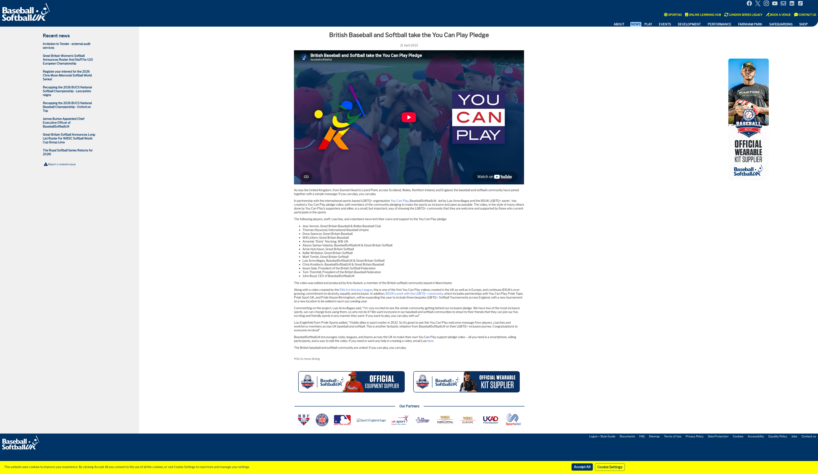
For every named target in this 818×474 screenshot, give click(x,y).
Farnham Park (750, 24)
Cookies (738, 436)
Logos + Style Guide (602, 436)
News (636, 24)
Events (665, 24)
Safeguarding (780, 24)
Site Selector (811, 4)
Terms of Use (672, 436)
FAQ (642, 436)
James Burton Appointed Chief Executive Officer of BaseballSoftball (63, 122)
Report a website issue (62, 164)
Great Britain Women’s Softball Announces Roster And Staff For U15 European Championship (68, 59)
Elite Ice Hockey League (356, 290)
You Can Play (399, 201)
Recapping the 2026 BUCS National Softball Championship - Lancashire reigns (67, 91)
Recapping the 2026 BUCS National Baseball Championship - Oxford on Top (67, 107)
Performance (719, 24)
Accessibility (756, 436)
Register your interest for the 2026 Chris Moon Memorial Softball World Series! (67, 75)
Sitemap (654, 436)
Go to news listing (307, 359)
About (619, 24)
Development (689, 24)
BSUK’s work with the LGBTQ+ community (414, 294)
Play (648, 24)
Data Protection (718, 436)
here (430, 341)
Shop (803, 24)
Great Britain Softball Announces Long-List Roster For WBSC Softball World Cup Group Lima (69, 138)
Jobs (794, 436)
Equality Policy (777, 436)
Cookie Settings (609, 467)
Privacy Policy (695, 436)
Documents (627, 436)
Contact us (809, 436)
